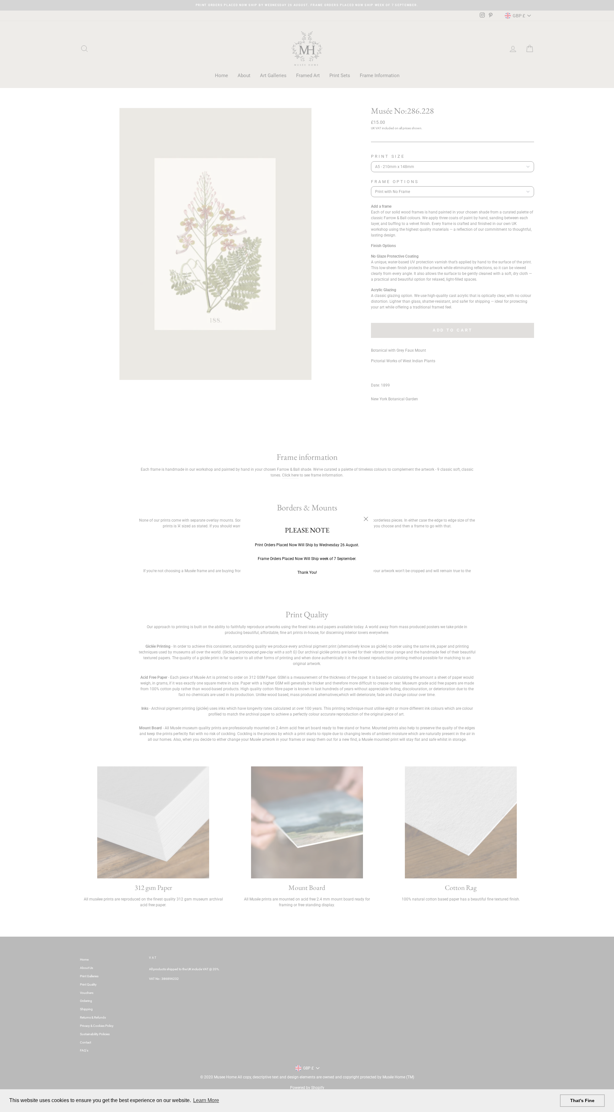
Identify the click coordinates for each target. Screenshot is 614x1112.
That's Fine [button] (582, 1100)
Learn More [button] (206, 1100)
